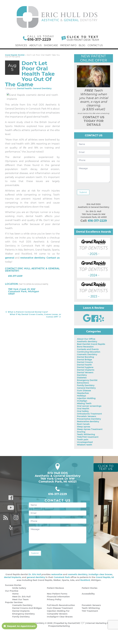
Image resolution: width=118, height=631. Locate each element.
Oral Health (83, 408)
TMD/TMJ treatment (87, 437)
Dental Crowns (85, 362)
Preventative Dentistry (89, 419)
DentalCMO (74, 623)
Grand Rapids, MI (105, 577)
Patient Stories (89, 588)
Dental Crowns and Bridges (27, 608)
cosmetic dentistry (77, 574)
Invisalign (82, 401)
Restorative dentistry (88, 421)
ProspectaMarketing (59, 626)
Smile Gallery (19, 588)
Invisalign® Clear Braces (60, 616)
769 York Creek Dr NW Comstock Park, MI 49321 (58, 480)
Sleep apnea (83, 426)
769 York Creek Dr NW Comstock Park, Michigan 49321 (23, 291)
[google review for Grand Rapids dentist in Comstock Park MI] (87, 321)
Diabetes (81, 377)
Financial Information (58, 596)
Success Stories (13, 585)
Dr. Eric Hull (34, 574)
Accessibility (88, 593)
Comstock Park (62, 577)
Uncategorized (85, 442)
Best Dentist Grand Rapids (91, 344)
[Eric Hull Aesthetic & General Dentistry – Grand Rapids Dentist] (57, 17)
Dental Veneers (85, 372)
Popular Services (14, 602)
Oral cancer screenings (89, 406)
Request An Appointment (21, 626)
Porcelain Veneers (86, 416)
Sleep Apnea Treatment (89, 429)
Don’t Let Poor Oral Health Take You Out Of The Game (30, 74)
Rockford (85, 580)
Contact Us (95, 45)
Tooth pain (82, 439)
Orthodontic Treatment (89, 413)
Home (15, 593)
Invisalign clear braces (100, 574)
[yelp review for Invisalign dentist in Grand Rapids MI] (101, 321)
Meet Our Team (20, 599)
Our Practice (11, 591)
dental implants (12, 577)
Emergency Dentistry (23, 614)
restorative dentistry (32, 257)
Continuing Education (88, 352)
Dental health (24, 88)
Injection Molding (86, 398)
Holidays (81, 395)
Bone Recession (85, 346)
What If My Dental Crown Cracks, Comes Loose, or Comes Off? (35, 315)
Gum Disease (84, 390)
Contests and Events (88, 349)
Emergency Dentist (87, 380)
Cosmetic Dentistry (87, 354)
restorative (56, 574)
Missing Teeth (84, 403)
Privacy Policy (54, 599)
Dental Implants (85, 370)
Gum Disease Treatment (60, 608)
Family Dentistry (85, 385)
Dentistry (82, 375)
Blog (82, 45)
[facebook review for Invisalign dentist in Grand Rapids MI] (95, 321)
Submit (83, 192)
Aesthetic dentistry (87, 341)
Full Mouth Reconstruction (61, 605)
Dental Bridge (84, 359)
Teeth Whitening (86, 434)
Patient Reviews (55, 588)
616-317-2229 (39, 39)
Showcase (51, 45)
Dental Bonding (85, 357)
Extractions (83, 382)
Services (21, 45)
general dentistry (36, 577)
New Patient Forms (57, 593)
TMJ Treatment (90, 611)
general (9, 257)
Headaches (83, 393)
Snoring (81, 432)
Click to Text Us (106, 467)
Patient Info (68, 45)
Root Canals (83, 424)
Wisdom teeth (84, 444)
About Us (35, 45)
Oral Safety (83, 411)
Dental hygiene (85, 367)
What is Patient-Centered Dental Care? (27, 312)
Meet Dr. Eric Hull (21, 596)
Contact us (53, 257)
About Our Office (86, 339)
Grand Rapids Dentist (14, 55)
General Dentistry (42, 88)
